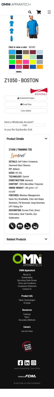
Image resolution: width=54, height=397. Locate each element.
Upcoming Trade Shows (27, 280)
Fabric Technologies (27, 300)
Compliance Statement (27, 286)
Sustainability (27, 277)
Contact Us (27, 289)
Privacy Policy (24, 368)
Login (25, 125)
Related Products (16, 239)
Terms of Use (35, 368)
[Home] (16, 4)
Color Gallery (26, 111)
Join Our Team (27, 331)
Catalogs (27, 314)
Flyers (27, 317)
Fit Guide (27, 303)
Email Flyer (27, 104)
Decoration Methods (27, 320)
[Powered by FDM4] (27, 376)
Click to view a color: (18, 47)
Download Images (27, 98)
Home (16, 368)
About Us (27, 274)
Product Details (15, 139)
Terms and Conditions (27, 283)
